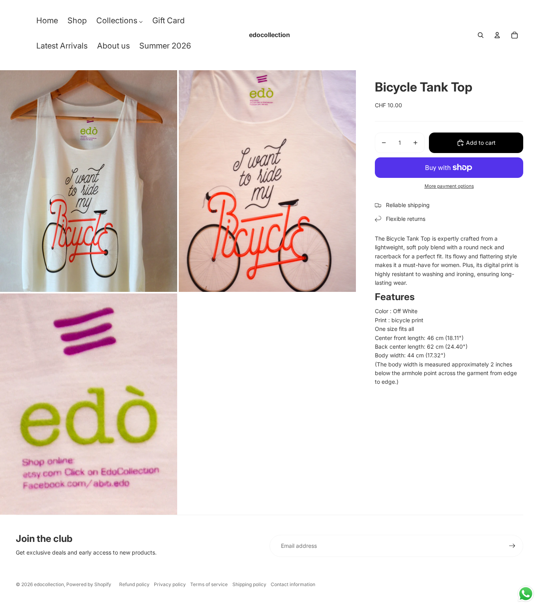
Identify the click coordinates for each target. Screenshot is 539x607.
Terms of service (209, 584)
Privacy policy (170, 584)
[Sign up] (512, 545)
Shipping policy (249, 584)
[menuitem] (47, 22)
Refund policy (134, 584)
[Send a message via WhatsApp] (526, 594)
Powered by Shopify (88, 584)
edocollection (49, 584)
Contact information (293, 584)
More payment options (449, 186)
